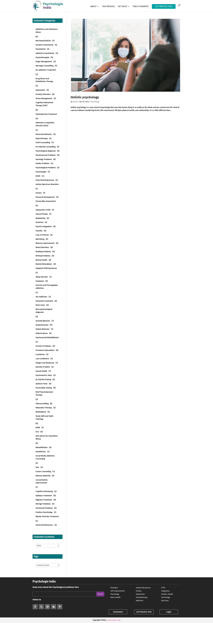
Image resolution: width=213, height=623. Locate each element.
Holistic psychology (85, 97)
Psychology (95, 102)
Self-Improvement (117, 591)
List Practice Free (144, 612)
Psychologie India (114, 620)
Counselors (118, 612)
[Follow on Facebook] (35, 606)
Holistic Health (167, 594)
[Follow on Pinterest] (59, 606)
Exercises (165, 601)
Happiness (165, 591)
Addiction (139, 601)
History (139, 591)
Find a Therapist (141, 7)
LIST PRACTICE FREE (163, 6)
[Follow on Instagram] (47, 606)
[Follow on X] (41, 606)
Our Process (108, 7)
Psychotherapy (141, 597)
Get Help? (122, 7)
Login (168, 612)
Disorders (114, 588)
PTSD (163, 588)
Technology (165, 597)
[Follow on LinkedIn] (53, 606)
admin (75, 102)
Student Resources (143, 588)
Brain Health (115, 597)
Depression (140, 594)
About (93, 7)
